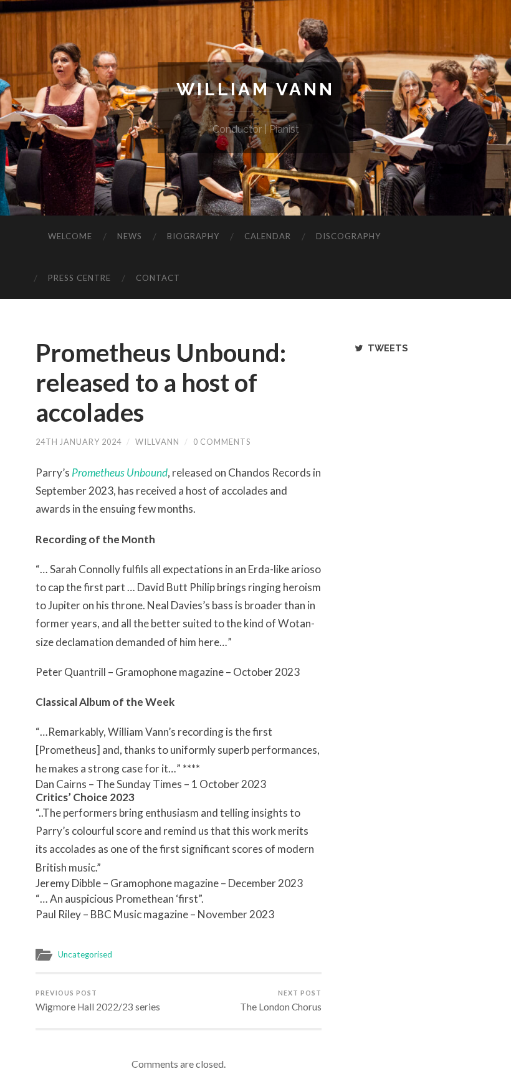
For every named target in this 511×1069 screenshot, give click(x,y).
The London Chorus (281, 1000)
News (129, 236)
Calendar (267, 236)
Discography (348, 236)
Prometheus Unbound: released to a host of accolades (161, 382)
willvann (157, 442)
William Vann (255, 89)
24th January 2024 (79, 442)
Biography (193, 236)
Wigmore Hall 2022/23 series (98, 1000)
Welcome (70, 236)
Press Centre (79, 278)
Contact (158, 278)
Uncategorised (85, 954)
